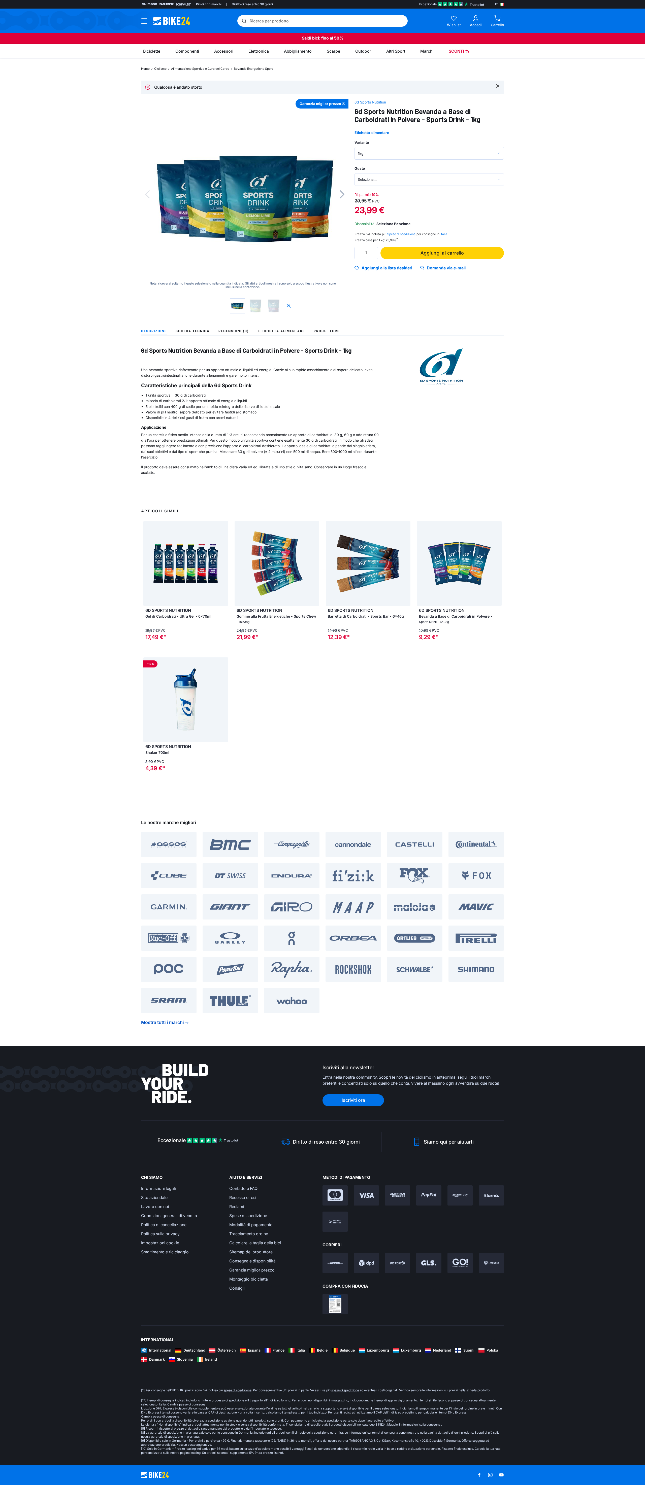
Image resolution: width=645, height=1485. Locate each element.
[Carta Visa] (366, 1195)
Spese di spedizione (248, 1215)
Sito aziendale (154, 1197)
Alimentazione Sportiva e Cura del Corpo (200, 68)
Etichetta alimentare (371, 132)
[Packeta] (491, 1263)
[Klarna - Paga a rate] (491, 1195)
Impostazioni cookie (160, 1242)
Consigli (237, 1288)
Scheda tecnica (193, 331)
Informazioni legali (158, 1188)
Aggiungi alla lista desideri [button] (387, 268)
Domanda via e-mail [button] (446, 268)
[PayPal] (428, 1195)
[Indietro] (147, 194)
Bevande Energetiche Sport (253, 68)
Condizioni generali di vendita (169, 1215)
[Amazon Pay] (460, 1195)
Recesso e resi (242, 1197)
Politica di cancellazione (163, 1224)
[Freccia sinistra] (148, 563)
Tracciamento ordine (248, 1233)
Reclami (236, 1206)
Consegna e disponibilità (252, 1260)
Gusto (359, 168)
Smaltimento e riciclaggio (165, 1251)
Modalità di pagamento (251, 1224)
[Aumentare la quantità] (373, 253)
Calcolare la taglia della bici (255, 1242)
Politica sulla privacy (160, 1233)
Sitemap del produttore (251, 1251)
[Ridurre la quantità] (359, 253)
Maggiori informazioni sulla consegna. (414, 1424)
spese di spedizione (237, 1390)
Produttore (327, 331)
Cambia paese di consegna (186, 1404)
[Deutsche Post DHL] (335, 1263)
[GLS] (428, 1263)
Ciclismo (160, 68)
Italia (443, 234)
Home (145, 68)
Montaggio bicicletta (248, 1279)
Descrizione (154, 331)
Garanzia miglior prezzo (252, 1269)
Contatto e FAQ (243, 1188)
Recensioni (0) (233, 331)
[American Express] (397, 1195)
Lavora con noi (155, 1206)
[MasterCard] (335, 1195)
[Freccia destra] (223, 563)
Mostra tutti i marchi (162, 1022)
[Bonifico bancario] (335, 1222)
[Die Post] (397, 1263)
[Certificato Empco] (335, 1304)
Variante (361, 142)
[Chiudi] (498, 86)
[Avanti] (342, 194)
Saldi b (308, 38)
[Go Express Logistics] (460, 1263)
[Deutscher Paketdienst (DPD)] (366, 1263)
